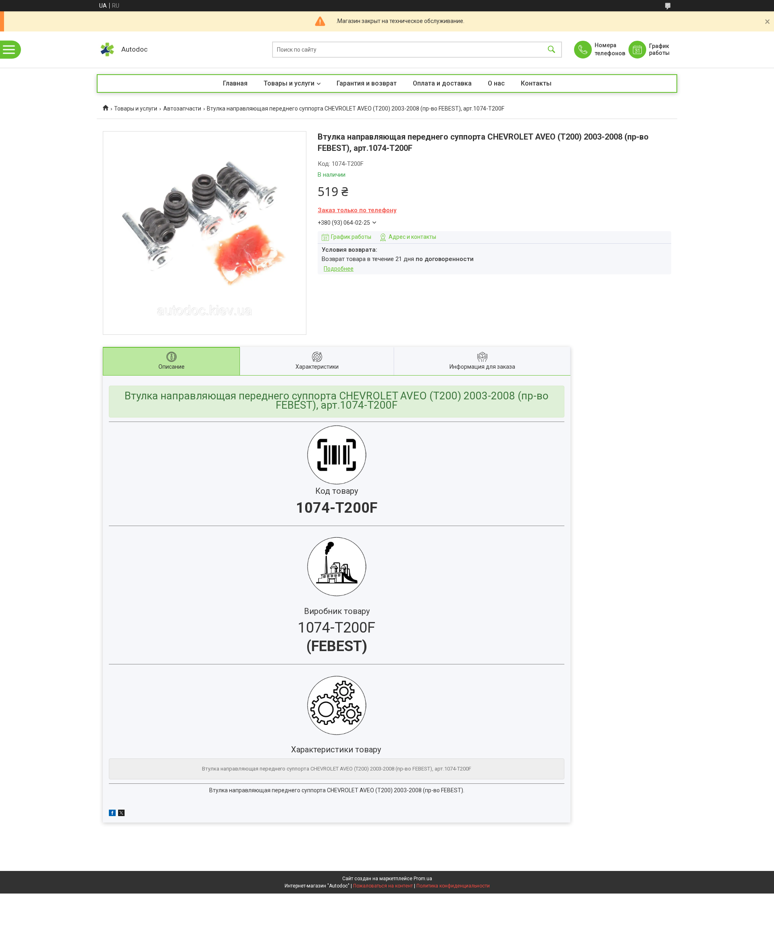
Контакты (536, 83)
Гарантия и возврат (367, 83)
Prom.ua (423, 878)
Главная (235, 83)
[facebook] (112, 814)
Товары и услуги (289, 83)
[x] (121, 814)
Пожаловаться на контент (383, 886)
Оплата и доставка (442, 83)
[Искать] (551, 49)
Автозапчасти (182, 108)
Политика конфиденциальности (453, 886)
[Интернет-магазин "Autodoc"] (107, 49)
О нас (496, 83)
